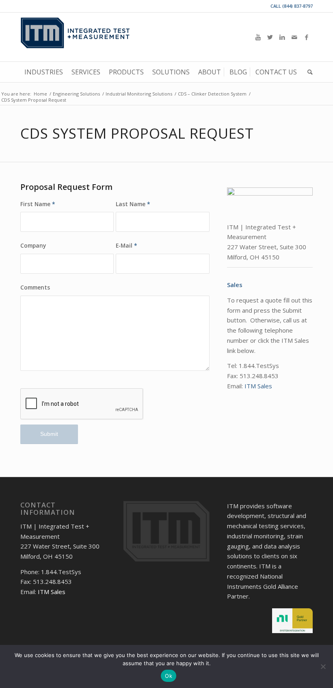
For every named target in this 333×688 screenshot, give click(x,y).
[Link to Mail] (294, 37)
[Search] (308, 72)
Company (33, 245)
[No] (323, 666)
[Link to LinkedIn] (282, 37)
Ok (168, 676)
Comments (35, 287)
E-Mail (126, 245)
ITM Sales (258, 386)
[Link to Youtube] (258, 37)
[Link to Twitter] (270, 37)
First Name (37, 204)
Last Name (133, 204)
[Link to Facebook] (307, 37)
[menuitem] (43, 72)
